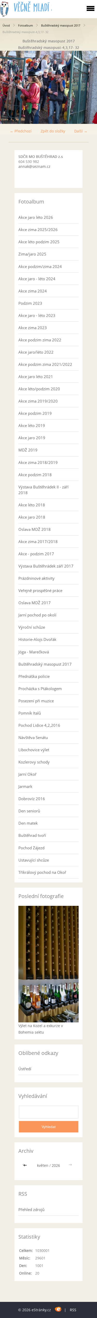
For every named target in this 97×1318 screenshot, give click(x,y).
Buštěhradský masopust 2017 (60, 25)
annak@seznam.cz (34, 166)
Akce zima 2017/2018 (38, 541)
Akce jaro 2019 (31, 437)
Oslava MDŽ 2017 (34, 602)
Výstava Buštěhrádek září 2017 (45, 566)
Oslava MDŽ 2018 (34, 529)
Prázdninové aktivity (36, 578)
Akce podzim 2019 (35, 413)
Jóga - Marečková (33, 651)
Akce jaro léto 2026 (35, 217)
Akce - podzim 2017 (36, 553)
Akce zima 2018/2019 (38, 462)
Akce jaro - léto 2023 (36, 315)
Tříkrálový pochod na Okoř (42, 872)
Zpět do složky (53, 131)
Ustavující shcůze (33, 860)
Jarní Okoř (27, 774)
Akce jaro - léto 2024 (36, 278)
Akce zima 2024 (32, 291)
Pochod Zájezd (31, 847)
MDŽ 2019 (28, 450)
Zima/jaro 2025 (32, 254)
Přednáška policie (34, 676)
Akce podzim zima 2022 (39, 339)
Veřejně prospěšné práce (40, 590)
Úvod (6, 25)
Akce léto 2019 (31, 425)
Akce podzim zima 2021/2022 (45, 364)
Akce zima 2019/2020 (38, 401)
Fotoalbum (25, 25)
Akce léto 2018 (31, 504)
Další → (80, 131)
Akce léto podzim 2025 (38, 241)
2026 (56, 1165)
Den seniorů (29, 810)
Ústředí (24, 1068)
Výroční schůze (31, 627)
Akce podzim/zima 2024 (40, 266)
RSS (73, 1309)
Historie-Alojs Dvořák (37, 639)
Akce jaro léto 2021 (35, 376)
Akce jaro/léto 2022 (36, 352)
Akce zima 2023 (32, 327)
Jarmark (25, 786)
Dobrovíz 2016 (31, 798)
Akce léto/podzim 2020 (39, 388)
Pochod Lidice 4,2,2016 (39, 725)
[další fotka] (88, 87)
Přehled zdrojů (31, 1209)
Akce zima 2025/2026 (38, 229)
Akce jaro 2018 (31, 517)
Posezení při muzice (36, 700)
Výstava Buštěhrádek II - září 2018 (43, 489)
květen (42, 1165)
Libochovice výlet (33, 749)
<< (26, 1165)
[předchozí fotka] (8, 87)
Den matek (28, 823)
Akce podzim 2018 (35, 474)
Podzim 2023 (30, 303)
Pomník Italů (29, 713)
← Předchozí (21, 131)
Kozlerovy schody (34, 762)
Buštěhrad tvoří (32, 835)
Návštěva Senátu (33, 737)
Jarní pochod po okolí (37, 614)
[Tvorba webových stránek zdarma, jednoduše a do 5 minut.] (58, 1309)
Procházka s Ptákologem (40, 688)
